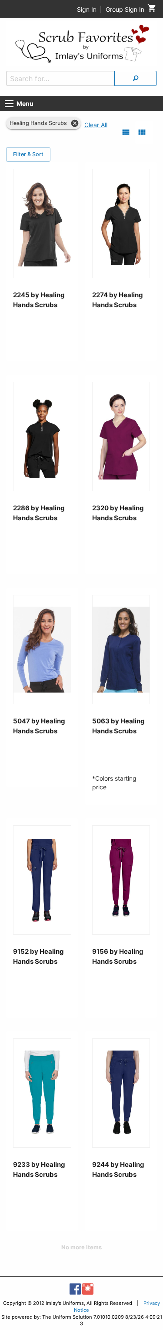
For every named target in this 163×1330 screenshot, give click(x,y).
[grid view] (142, 132)
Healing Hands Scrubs (38, 123)
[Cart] (151, 10)
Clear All (95, 124)
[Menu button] (9, 103)
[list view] (126, 132)
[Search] (135, 78)
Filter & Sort (28, 154)
